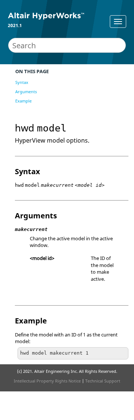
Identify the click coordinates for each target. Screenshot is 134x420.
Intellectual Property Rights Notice (47, 381)
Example (23, 101)
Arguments (26, 91)
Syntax (21, 82)
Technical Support (102, 381)
